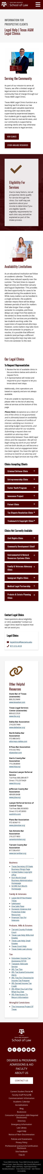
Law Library (21, 1128)
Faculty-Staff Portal (20, 1095)
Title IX (21, 1155)
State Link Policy (17, 1166)
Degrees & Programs (21, 1060)
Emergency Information (21, 1124)
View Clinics (11, 136)
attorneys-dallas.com (18, 741)
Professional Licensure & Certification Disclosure (21, 1147)
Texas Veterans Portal (23, 1169)
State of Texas (7, 1164)
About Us (21, 1073)
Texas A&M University (11, 1162)
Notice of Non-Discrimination (22, 1134)
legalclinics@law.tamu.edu (21, 642)
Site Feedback (21, 1151)
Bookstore (21, 1112)
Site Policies (36, 1169)
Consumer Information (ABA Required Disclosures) (21, 1116)
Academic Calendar (21, 1102)
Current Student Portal (20, 1091)
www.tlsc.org (14, 716)
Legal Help (21, 1131)
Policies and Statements (21, 1139)
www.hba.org (14, 766)
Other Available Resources (17, 145)
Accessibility (21, 1171)
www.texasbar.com (17, 702)
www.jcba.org (15, 797)
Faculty (21, 1069)
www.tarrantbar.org (17, 853)
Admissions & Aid (21, 1064)
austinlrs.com (15, 814)
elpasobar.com (15, 752)
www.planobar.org (17, 825)
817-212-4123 (16, 646)
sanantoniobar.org (17, 839)
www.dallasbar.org (17, 727)
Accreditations (21, 1105)
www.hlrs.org (14, 783)
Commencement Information (21, 1098)
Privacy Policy (21, 1142)
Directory (22, 1121)
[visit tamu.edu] (14, 8)
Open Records (18, 1164)
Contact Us (21, 1080)
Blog (21, 1108)
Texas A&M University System (29, 1162)
